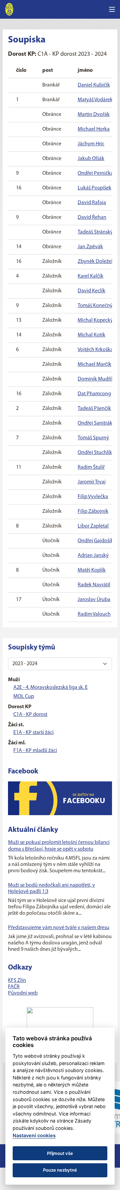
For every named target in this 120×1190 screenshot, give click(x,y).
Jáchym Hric (91, 144)
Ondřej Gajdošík (95, 541)
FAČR (14, 987)
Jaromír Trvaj (92, 482)
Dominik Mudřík (96, 379)
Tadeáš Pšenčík (94, 408)
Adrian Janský (93, 555)
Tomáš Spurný (93, 438)
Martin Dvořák (94, 114)
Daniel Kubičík (94, 85)
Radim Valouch (94, 614)
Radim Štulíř (91, 467)
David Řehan (92, 217)
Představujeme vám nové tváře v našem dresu (58, 927)
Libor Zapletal (93, 526)
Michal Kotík (91, 335)
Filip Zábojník (93, 511)
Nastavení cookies (34, 1135)
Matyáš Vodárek (95, 100)
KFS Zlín (17, 980)
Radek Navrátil (94, 585)
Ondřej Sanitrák (95, 423)
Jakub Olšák (91, 158)
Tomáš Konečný (95, 305)
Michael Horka (94, 129)
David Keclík (91, 291)
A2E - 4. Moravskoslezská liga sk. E (50, 687)
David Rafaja (92, 202)
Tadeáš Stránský (95, 232)
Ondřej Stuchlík (95, 452)
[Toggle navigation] (112, 9)
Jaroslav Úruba (94, 599)
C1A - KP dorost (30, 714)
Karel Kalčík (90, 276)
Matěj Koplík (92, 570)
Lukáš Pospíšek (94, 188)
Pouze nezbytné (60, 1170)
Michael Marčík (94, 364)
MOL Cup (23, 696)
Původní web (23, 993)
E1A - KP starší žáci (33, 732)
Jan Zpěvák (90, 247)
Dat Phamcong (94, 394)
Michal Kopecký (95, 320)
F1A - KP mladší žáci (35, 750)
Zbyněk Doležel (95, 261)
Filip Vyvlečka (93, 496)
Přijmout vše (60, 1153)
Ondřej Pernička (95, 173)
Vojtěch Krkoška (95, 349)
